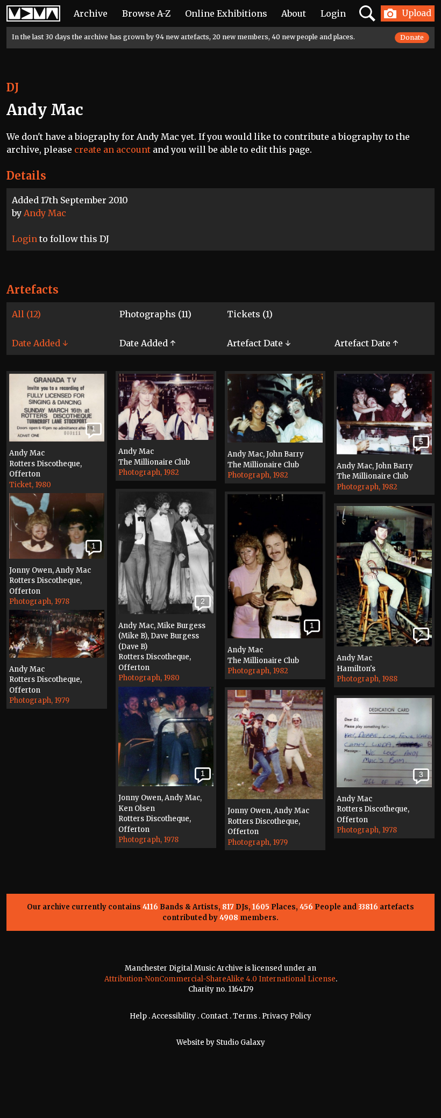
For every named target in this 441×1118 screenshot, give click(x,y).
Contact (214, 1016)
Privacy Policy (286, 1016)
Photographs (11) (155, 314)
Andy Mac (45, 213)
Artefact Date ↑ (366, 343)
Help (138, 1016)
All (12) (26, 314)
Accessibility (174, 1016)
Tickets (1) (250, 314)
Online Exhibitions (226, 13)
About (293, 13)
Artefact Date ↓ (258, 343)
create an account (112, 149)
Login (333, 13)
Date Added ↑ (147, 343)
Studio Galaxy (240, 1042)
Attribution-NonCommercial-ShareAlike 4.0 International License (220, 979)
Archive (91, 13)
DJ (12, 87)
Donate (412, 37)
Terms (245, 1016)
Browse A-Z (146, 13)
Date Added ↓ (40, 343)
